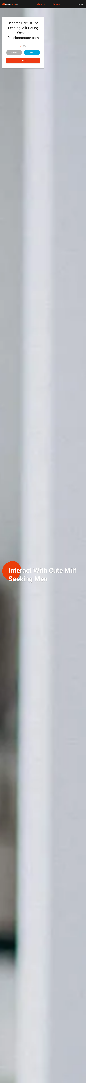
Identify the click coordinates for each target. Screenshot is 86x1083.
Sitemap (56, 4)
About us (41, 4)
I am (24, 46)
